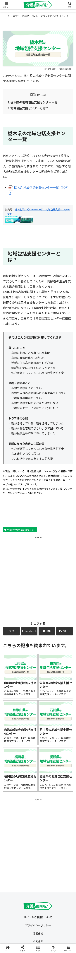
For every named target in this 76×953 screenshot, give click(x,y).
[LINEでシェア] (46, 928)
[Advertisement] (38, 577)
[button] (64, 631)
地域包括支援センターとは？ (29, 108)
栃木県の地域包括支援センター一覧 (34, 102)
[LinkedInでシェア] (29, 938)
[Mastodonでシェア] (29, 917)
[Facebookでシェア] (12, 928)
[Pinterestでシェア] (63, 928)
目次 (33, 94)
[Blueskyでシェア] (46, 917)
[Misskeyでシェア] (63, 917)
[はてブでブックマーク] (29, 928)
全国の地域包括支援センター (21, 529)
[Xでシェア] (12, 917)
